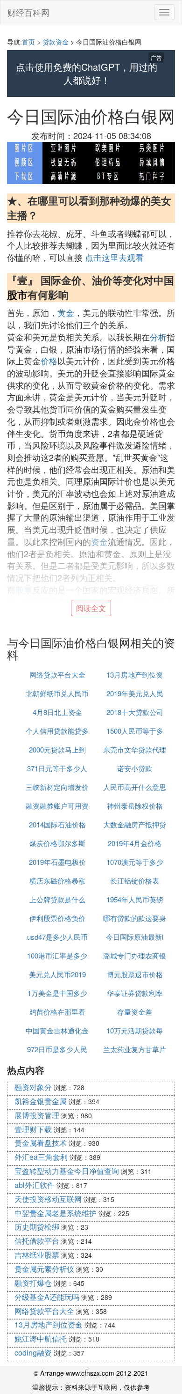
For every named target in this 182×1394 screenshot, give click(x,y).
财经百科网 (28, 12)
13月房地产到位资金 (48, 1324)
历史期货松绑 (36, 1226)
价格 (49, 360)
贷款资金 (55, 41)
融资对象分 (33, 1087)
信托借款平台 (36, 1240)
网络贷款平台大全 (57, 674)
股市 (17, 294)
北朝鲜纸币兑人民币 (57, 693)
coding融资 (33, 1352)
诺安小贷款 (134, 768)
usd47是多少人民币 (57, 937)
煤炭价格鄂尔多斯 (57, 843)
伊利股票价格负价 (57, 918)
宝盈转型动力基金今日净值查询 (66, 1170)
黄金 (65, 312)
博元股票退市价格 (135, 974)
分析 (158, 337)
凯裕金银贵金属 (40, 1101)
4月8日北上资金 (57, 712)
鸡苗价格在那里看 (57, 1012)
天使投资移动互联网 (48, 1199)
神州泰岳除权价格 (135, 806)
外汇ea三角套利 (41, 1156)
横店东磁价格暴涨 (57, 880)
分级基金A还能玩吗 (46, 1296)
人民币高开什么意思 (134, 787)
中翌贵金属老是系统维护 (55, 1213)
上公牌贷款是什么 (57, 899)
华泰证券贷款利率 (135, 993)
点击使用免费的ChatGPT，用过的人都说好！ (86, 73)
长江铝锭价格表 (134, 880)
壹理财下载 (33, 1129)
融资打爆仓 (33, 1282)
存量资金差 (134, 1012)
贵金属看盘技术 (40, 1142)
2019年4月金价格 (134, 843)
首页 (28, 41)
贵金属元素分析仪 (44, 1268)
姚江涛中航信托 (40, 1338)
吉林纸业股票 (36, 1254)
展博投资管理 (36, 1115)
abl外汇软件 (34, 1185)
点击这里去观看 (114, 257)
